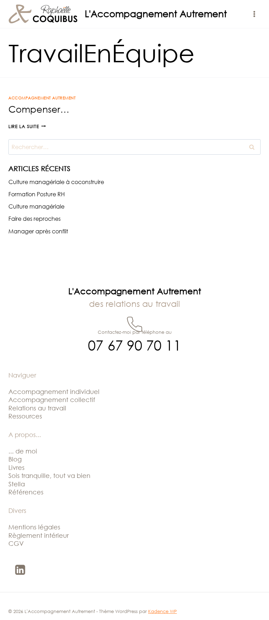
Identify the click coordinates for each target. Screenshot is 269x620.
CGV (16, 543)
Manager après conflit (38, 231)
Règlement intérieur (38, 535)
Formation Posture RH (36, 194)
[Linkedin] (20, 569)
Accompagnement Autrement (42, 98)
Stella (16, 484)
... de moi (22, 451)
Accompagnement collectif (51, 399)
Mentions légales (34, 527)
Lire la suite (27, 126)
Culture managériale (36, 206)
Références (25, 492)
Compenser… (38, 109)
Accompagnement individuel (53, 391)
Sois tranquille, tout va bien (49, 475)
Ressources (25, 416)
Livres (16, 467)
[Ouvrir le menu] (254, 13)
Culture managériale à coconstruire (56, 181)
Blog (15, 459)
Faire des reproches (34, 218)
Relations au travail (37, 408)
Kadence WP (162, 611)
